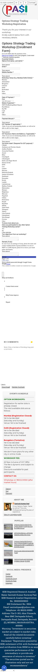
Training (8, 489)
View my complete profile (13, 514)
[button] (4, 668)
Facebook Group (11, 578)
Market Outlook (18, 387)
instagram (9, 583)
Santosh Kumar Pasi (22, 503)
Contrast (32, 3)
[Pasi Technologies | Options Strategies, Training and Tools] (15, 17)
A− (21, 3)
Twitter (8, 574)
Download (6, 387)
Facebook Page (11, 581)
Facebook (9, 576)
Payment (9, 493)
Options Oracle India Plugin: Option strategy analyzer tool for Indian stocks (23, 526)
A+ (16, 3)
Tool (7, 491)
